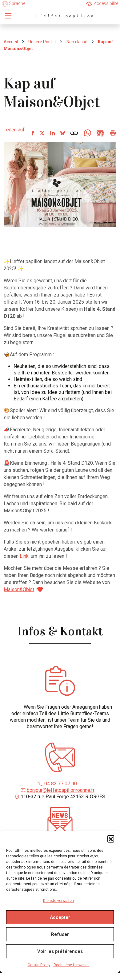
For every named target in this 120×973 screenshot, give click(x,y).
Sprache (16, 3)
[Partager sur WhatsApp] (87, 133)
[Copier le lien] (74, 133)
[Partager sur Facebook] (32, 133)
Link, (25, 556)
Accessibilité (106, 3)
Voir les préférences (60, 951)
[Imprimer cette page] (112, 133)
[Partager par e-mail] (100, 133)
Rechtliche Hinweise (72, 965)
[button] (111, 838)
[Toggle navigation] (8, 16)
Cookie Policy (39, 965)
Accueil (11, 41)
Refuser (60, 934)
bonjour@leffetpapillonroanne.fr (60, 790)
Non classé (76, 41)
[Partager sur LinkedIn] (52, 133)
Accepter (60, 917)
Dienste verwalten (58, 900)
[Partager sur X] (41, 133)
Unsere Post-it (42, 41)
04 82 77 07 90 (60, 784)
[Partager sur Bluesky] (62, 133)
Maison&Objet (19, 589)
